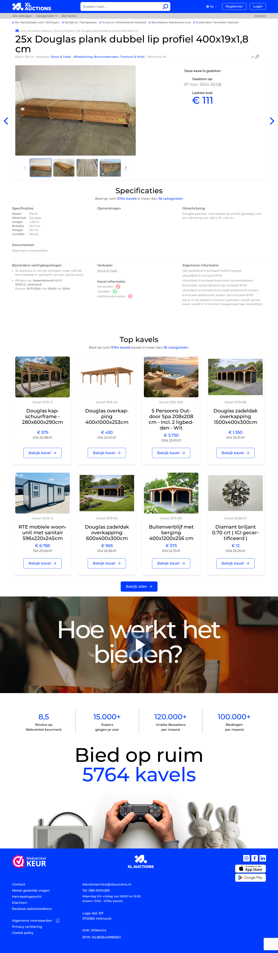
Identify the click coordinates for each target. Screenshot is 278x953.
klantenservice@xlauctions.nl (106, 884)
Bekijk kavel (39, 453)
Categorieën (45, 16)
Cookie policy (23, 933)
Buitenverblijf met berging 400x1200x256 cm (171, 532)
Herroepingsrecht (27, 896)
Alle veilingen (22, 16)
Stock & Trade (61, 57)
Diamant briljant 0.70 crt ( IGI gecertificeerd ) (235, 532)
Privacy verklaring (27, 927)
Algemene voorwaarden (30, 250)
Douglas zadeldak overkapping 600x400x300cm (107, 532)
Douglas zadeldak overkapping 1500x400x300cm (235, 416)
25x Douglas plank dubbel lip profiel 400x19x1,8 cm (107, 30)
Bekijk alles (136, 586)
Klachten (19, 903)
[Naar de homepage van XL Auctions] (31, 6)
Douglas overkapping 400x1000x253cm (107, 416)
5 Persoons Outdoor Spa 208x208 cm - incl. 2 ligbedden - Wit (171, 419)
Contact (260, 16)
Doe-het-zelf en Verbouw (36, 30)
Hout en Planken (64, 30)
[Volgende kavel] (272, 121)
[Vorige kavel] (6, 121)
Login (258, 6)
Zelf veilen (69, 16)
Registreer (234, 6)
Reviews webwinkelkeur (32, 909)
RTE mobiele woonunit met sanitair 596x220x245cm (43, 532)
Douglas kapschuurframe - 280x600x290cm (42, 416)
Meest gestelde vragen (31, 890)
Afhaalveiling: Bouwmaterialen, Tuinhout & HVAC (109, 57)
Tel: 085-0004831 (96, 890)
